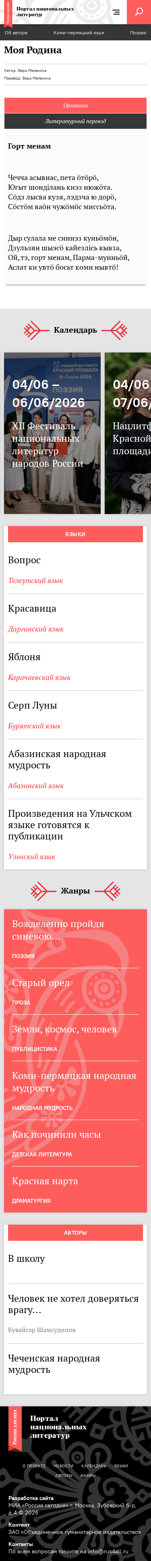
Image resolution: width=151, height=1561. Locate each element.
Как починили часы (57, 1134)
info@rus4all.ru (108, 1551)
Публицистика (34, 1049)
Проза (21, 1002)
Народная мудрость (42, 1108)
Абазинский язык (36, 785)
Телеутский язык (35, 580)
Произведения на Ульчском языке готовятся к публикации (70, 824)
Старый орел (41, 982)
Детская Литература (42, 1154)
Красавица (32, 608)
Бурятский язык (34, 725)
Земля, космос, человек (64, 1029)
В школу (26, 1258)
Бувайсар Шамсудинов (42, 1330)
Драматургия (31, 1200)
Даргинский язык (36, 629)
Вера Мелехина (32, 70)
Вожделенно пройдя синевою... (58, 929)
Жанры (75, 891)
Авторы (75, 1232)
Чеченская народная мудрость (54, 1364)
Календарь (75, 330)
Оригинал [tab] (75, 105)
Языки (75, 534)
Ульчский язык (31, 856)
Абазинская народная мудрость (57, 759)
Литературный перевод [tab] (75, 121)
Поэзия (138, 32)
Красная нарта (45, 1181)
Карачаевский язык (39, 677)
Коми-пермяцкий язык (79, 32)
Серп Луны (32, 705)
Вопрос (24, 560)
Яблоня (24, 656)
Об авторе (16, 32)
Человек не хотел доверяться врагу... (73, 1304)
